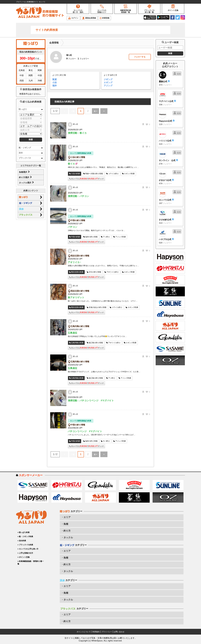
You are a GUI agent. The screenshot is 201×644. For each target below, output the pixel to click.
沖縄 (40, 80)
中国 (40, 75)
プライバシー (106, 632)
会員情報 (54, 42)
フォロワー (83, 59)
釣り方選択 (24, 177)
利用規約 (96, 632)
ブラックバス (25, 158)
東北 (31, 70)
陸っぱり (23, 109)
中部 (22, 75)
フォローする (140, 57)
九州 (31, 80)
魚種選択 (23, 172)
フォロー (71, 59)
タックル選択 (25, 182)
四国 (22, 80)
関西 (31, 75)
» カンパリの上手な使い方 (28, 549)
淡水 (21, 153)
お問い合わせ (119, 632)
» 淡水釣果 (22, 541)
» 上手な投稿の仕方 (25, 553)
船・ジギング (25, 147)
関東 (40, 70)
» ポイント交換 (24, 557)
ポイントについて (84, 632)
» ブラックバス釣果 (25, 545)
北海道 (22, 70)
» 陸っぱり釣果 (24, 532)
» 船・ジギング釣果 (25, 536)
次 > (95, 111)
